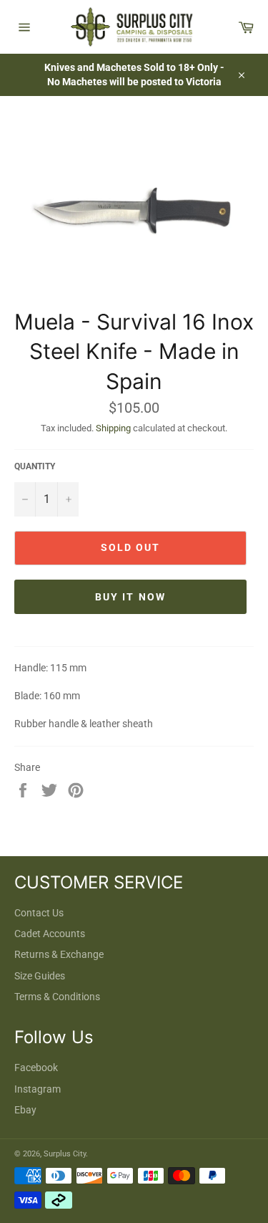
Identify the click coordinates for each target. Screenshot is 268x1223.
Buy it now (130, 597)
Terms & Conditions (57, 996)
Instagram (37, 1089)
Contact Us (39, 913)
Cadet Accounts (49, 933)
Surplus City (65, 1154)
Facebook (36, 1067)
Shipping (113, 428)
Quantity (34, 466)
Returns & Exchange (59, 954)
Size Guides (39, 976)
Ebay (25, 1110)
